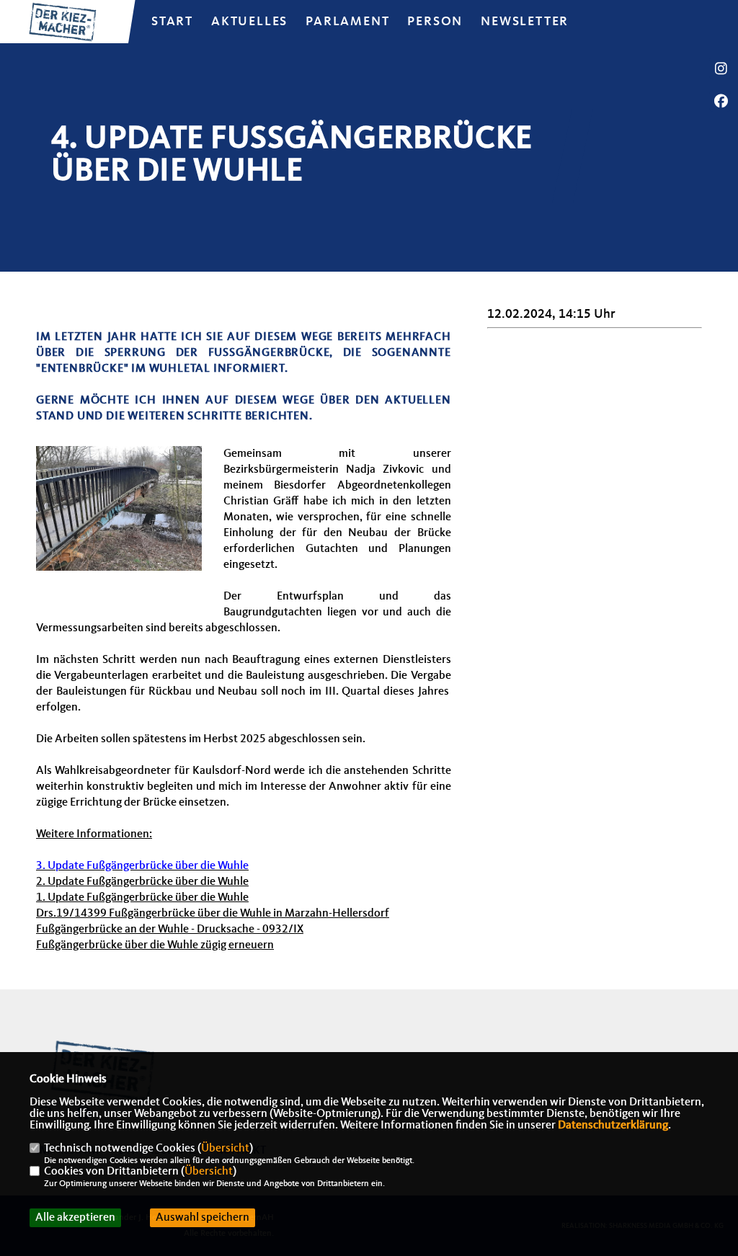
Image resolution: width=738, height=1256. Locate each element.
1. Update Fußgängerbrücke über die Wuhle (142, 898)
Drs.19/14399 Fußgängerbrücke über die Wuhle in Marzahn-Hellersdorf (212, 913)
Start (172, 21)
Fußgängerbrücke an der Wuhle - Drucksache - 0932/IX (169, 929)
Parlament (347, 21)
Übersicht (225, 1148)
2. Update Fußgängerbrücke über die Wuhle (142, 882)
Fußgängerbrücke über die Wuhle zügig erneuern (155, 945)
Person (435, 21)
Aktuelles (249, 21)
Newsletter (525, 21)
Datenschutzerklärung (613, 1125)
